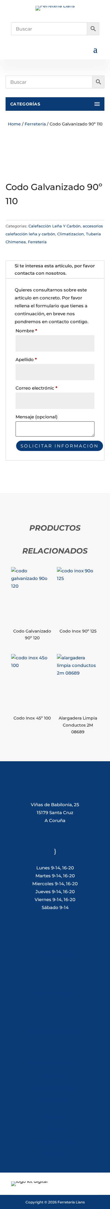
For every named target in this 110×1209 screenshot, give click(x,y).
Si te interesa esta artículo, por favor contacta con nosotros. (55, 269)
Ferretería (35, 124)
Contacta (55, 1154)
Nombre (26, 330)
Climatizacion (70, 234)
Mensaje (36, 417)
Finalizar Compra (55, 1141)
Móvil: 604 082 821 (55, 993)
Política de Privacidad (53, 1063)
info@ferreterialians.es (55, 1031)
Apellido (26, 359)
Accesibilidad (55, 1100)
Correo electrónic (36, 388)
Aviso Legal (55, 1075)
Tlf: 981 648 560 (55, 955)
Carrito (55, 1129)
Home (14, 124)
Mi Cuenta (53, 1117)
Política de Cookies (55, 1088)
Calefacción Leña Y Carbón (54, 226)
